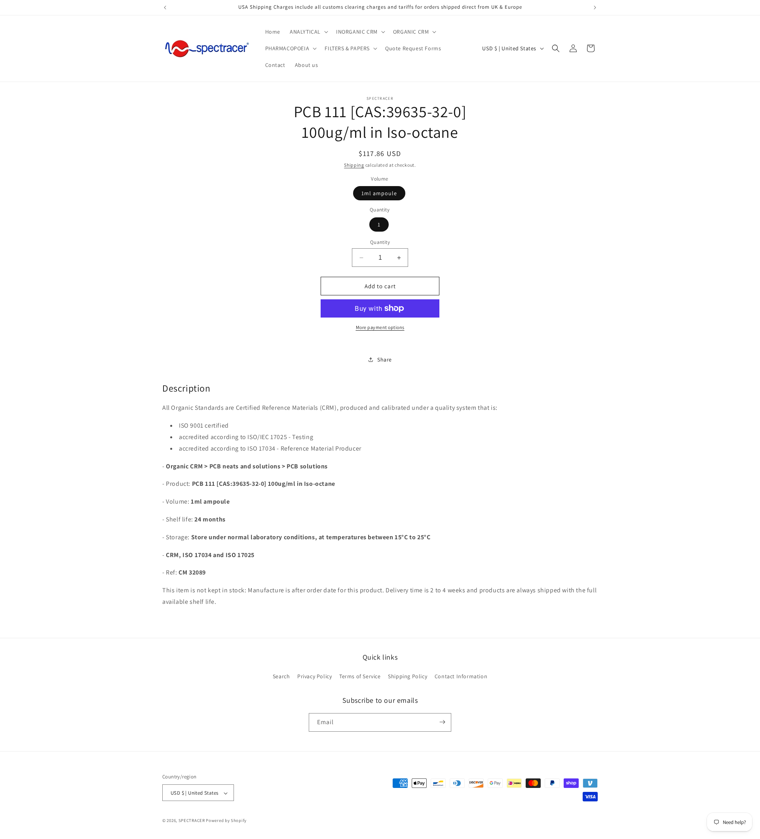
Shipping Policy (407, 676)
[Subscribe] (442, 722)
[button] (308, 31)
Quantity (380, 242)
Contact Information (461, 676)
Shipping (354, 165)
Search (281, 676)
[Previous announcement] (165, 7)
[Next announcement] (595, 7)
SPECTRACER (192, 821)
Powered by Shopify (226, 821)
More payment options (380, 327)
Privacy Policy (314, 676)
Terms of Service (360, 676)
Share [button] (384, 359)
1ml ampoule (379, 193)
